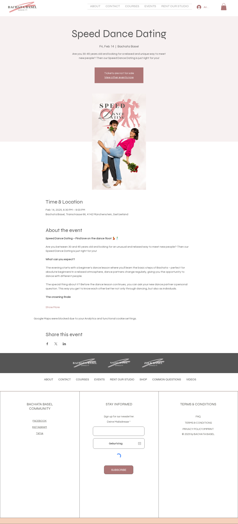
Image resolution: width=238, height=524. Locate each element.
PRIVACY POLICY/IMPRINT (198, 429)
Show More (53, 307)
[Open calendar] (139, 443)
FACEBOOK (40, 421)
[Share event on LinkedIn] (64, 343)
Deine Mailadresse (118, 421)
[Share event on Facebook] (47, 343)
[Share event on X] (55, 343)
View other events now (119, 77)
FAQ (198, 416)
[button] (95, 6)
